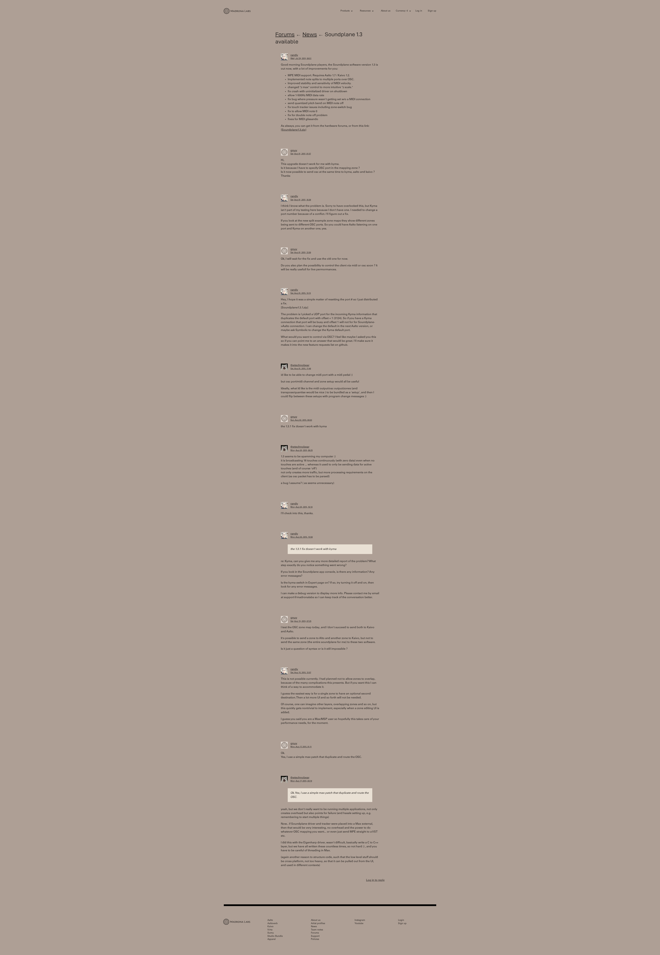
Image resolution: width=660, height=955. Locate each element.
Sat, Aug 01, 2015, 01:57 (300, 154)
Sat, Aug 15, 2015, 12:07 (300, 673)
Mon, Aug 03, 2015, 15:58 (301, 537)
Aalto (270, 920)
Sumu (270, 933)
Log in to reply (375, 880)
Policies (315, 939)
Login (401, 920)
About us (385, 11)
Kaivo (270, 927)
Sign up (432, 11)
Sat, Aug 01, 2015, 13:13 (300, 293)
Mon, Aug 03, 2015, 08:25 (301, 450)
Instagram (360, 920)
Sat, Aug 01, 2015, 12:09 (300, 253)
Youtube (359, 924)
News (309, 34)
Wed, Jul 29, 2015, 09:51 (300, 59)
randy (294, 55)
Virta (269, 930)
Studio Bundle (275, 936)
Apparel (271, 939)
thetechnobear (299, 365)
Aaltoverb (272, 924)
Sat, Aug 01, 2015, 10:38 (300, 200)
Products (345, 11)
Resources (365, 11)
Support (315, 936)
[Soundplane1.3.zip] (293, 130)
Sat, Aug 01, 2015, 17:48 (300, 369)
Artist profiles (318, 924)
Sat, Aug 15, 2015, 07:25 (300, 621)
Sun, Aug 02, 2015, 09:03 (301, 420)
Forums (285, 34)
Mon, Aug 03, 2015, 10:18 (301, 507)
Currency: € (402, 11)
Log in (418, 11)
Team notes (317, 930)
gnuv (293, 150)
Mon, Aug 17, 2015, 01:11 (301, 747)
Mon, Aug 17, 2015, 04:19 (301, 781)
